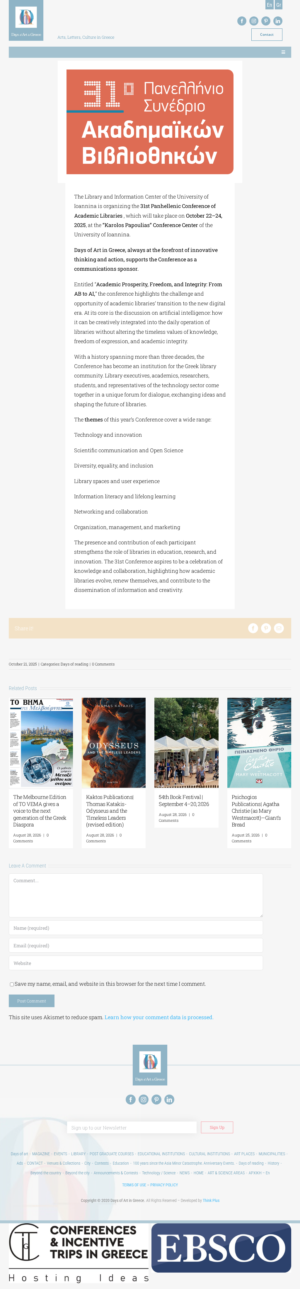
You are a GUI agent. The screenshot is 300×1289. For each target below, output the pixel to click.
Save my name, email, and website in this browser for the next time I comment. (110, 983)
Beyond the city (77, 1173)
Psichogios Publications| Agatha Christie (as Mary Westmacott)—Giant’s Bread (256, 810)
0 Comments (103, 664)
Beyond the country (45, 1173)
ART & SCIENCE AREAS (226, 1173)
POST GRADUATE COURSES (112, 1153)
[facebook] (241, 21)
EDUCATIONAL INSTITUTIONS (161, 1153)
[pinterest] (265, 21)
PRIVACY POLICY (164, 1185)
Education (121, 1163)
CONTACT (35, 1163)
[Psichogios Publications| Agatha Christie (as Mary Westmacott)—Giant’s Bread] (259, 701)
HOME (199, 1173)
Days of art (19, 1153)
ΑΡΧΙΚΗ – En (259, 1173)
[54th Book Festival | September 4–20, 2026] (186, 701)
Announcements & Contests (116, 1173)
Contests (102, 1163)
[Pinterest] (266, 628)
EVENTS (60, 1153)
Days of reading (74, 664)
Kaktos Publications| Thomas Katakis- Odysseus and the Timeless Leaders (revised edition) (110, 810)
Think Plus (211, 1200)
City (87, 1163)
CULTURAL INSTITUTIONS (209, 1153)
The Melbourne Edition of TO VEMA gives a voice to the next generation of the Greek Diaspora (40, 810)
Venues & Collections (63, 1163)
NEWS (185, 1173)
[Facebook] (253, 628)
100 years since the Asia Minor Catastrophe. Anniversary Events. (184, 1163)
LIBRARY (78, 1153)
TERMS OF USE (134, 1185)
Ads (20, 1163)
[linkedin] (277, 21)
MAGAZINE (41, 1153)
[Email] (278, 628)
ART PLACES (244, 1153)
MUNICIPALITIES (272, 1153)
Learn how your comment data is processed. (159, 1017)
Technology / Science (158, 1173)
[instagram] (253, 21)
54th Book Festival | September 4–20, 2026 (184, 800)
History (273, 1163)
